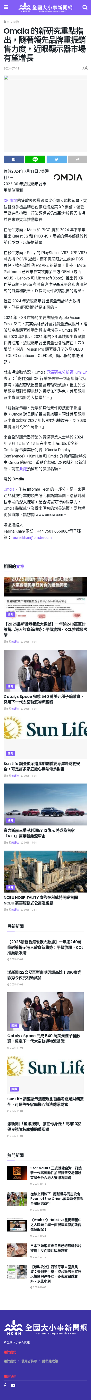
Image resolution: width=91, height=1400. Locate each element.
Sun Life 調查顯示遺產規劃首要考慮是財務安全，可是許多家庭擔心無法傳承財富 (42, 766)
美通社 (15, 642)
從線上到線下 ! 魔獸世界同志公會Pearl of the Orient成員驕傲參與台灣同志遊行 (56, 1198)
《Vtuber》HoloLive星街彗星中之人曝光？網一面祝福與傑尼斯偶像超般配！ (56, 1224)
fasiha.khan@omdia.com (31, 538)
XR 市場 (10, 201)
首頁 (6, 22)
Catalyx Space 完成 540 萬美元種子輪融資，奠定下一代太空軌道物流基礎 (44, 699)
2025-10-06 (39, 1210)
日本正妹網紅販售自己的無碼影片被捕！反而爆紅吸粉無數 (55, 1248)
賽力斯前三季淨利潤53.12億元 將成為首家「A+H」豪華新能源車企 (39, 833)
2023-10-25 (39, 1236)
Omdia (9, 489)
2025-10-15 (39, 1184)
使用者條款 (29, 1361)
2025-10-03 (39, 1287)
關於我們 (10, 1361)
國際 (16, 22)
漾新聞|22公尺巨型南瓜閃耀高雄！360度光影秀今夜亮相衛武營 (44, 975)
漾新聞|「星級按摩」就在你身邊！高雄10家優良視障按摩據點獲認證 (44, 1126)
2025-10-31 (30, 910)
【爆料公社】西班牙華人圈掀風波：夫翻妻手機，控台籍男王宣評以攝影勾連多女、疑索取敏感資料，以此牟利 (55, 1274)
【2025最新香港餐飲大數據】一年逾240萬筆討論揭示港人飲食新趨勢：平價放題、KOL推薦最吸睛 (45, 629)
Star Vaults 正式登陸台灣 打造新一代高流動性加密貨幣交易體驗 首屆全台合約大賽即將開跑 (57, 1173)
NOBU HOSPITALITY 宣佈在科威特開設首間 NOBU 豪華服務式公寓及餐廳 (41, 900)
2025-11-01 (30, 642)
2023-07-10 (39, 1257)
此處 (23, 469)
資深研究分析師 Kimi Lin (66, 372)
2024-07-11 (11, 68)
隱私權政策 (50, 1361)
